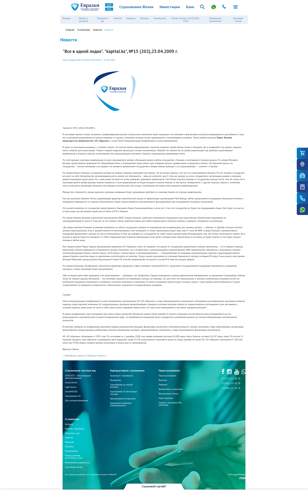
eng (109, 9)
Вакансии (131, 18)
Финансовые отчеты (168, 393)
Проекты (144, 18)
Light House (70, 387)
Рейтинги (163, 384)
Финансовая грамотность (215, 19)
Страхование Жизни (136, 6)
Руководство (160, 18)
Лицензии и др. (102, 19)
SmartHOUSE (71, 391)
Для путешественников (76, 400)
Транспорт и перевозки (121, 375)
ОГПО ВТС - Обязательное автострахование (78, 376)
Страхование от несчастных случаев (123, 392)
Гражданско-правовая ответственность (121, 404)
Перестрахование (167, 375)
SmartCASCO (71, 382)
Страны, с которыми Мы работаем (170, 403)
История (67, 18)
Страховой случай (238, 19)
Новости (118, 18)
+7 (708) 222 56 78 (230, 388)
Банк (190, 6)
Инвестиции (170, 6)
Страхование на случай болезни (121, 385)
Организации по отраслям (123, 398)
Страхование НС (73, 396)
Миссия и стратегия (83, 19)
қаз (109, 4)
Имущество (115, 380)
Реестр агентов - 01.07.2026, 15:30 (185, 19)
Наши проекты (166, 398)
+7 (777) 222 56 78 (230, 378)
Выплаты (163, 380)
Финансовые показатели (171, 389)
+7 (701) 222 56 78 (230, 383)
